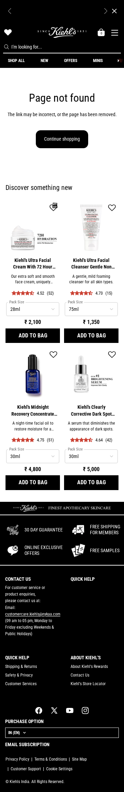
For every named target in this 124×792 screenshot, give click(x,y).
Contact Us (80, 675)
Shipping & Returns (21, 666)
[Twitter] (54, 710)
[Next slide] (106, 11)
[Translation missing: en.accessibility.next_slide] (118, 61)
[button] (53, 208)
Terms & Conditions (50, 759)
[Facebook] (38, 710)
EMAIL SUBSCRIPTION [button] (27, 744)
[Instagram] (85, 710)
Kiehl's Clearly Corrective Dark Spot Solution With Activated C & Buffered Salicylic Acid (91, 411)
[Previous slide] (10, 11)
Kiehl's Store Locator (88, 683)
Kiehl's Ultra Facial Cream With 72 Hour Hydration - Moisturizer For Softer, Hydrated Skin (33, 264)
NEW (44, 60)
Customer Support (26, 768)
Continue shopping (62, 139)
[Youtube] (70, 710)
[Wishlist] (8, 32)
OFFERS (70, 60)
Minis (98, 60)
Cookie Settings (59, 768)
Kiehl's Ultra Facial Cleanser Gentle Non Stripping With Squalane (91, 264)
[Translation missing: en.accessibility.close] (114, 11)
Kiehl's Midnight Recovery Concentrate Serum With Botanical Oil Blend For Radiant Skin (32, 411)
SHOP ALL (16, 60)
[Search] (6, 46)
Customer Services (21, 683)
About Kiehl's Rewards (89, 666)
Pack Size (16, 302)
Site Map (79, 759)
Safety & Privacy (19, 675)
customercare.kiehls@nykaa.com (32, 614)
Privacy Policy (17, 759)
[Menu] (115, 32)
